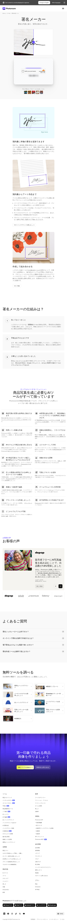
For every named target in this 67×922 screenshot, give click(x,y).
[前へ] (56, 586)
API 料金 (37, 889)
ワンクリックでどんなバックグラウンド (11, 419)
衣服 (4, 887)
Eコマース (5, 873)
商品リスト (5, 850)
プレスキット (38, 856)
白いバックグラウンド (8, 820)
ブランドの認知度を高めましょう (11, 861)
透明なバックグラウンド (9, 842)
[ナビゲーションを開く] (63, 8)
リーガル (62, 919)
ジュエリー (5, 881)
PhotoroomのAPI (10, 478)
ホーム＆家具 (38, 806)
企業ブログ (38, 861)
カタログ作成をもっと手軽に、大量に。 (13, 853)
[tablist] (33, 596)
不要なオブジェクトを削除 (55, 434)
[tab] (9, 596)
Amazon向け (6, 889)
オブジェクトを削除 (8, 834)
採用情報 (37, 850)
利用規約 (33, 919)
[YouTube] (23, 913)
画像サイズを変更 (7, 839)
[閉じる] (64, 3)
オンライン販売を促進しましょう (11, 856)
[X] (20, 913)
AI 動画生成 (7, 831)
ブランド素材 (33, 274)
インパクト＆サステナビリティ (43, 867)
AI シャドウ (5, 814)
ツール (8, 13)
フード (4, 875)
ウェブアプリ (42, 905)
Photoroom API (39, 820)
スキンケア (5, 878)
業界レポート (38, 870)
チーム (51, 490)
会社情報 (37, 847)
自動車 (37, 811)
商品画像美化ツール (8, 808)
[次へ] (60, 586)
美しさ (4, 884)
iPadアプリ (19, 905)
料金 (36, 884)
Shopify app (53, 905)
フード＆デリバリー (40, 797)
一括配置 (37, 831)
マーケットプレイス (40, 803)
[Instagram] (12, 913)
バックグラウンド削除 (8, 828)
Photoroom (38, 503)
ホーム (4, 13)
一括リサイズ (38, 825)
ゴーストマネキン (8, 803)
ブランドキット (28, 503)
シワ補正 (6, 811)
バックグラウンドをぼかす (9, 822)
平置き (6, 806)
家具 (4, 892)
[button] (33, 631)
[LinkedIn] (4, 913)
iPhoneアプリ (8, 905)
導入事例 (37, 864)
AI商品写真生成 (57, 449)
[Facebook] (8, 913)
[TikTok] (16, 913)
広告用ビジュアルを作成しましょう (12, 859)
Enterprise (37, 886)
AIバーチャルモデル (13, 451)
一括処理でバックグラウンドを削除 (44, 828)
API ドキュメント (39, 836)
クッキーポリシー (54, 919)
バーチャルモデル (8, 800)
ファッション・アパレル (41, 800)
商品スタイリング (7, 797)
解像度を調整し (43, 434)
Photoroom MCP (40, 839)
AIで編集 (6, 817)
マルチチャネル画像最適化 (9, 864)
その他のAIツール (33, 270)
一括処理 (37, 834)
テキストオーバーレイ (44, 475)
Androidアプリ (30, 905)
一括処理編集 (38, 822)
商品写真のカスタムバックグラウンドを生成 (48, 420)
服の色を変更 (6, 836)
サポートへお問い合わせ (41, 875)
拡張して (60, 461)
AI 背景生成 (5, 825)
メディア (37, 853)
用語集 (37, 873)
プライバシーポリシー (42, 919)
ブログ (37, 859)
